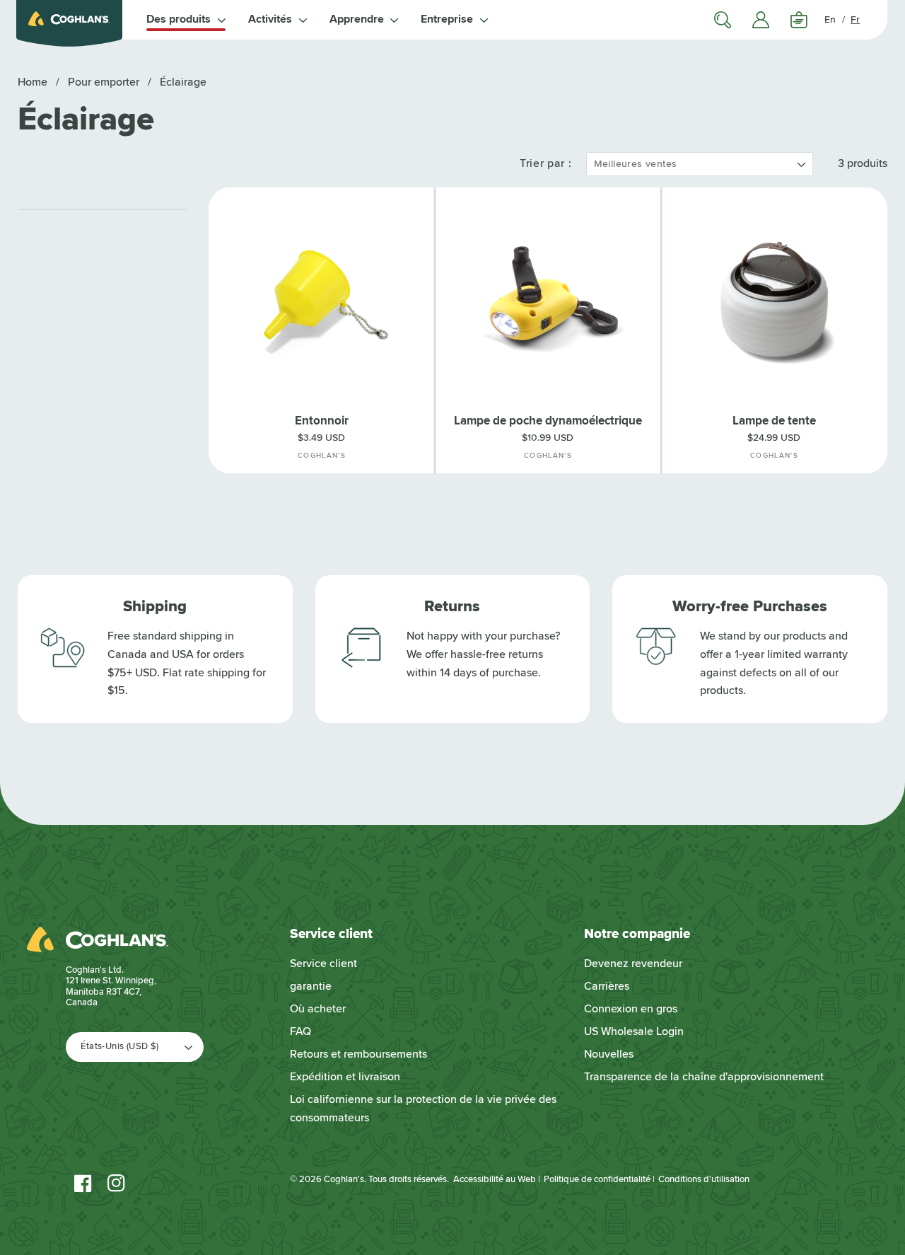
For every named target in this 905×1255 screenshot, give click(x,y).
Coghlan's (344, 1179)
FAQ (300, 1031)
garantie (311, 986)
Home (32, 82)
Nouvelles (609, 1054)
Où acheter (318, 1009)
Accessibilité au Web (494, 1179)
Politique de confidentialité (597, 1179)
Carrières (606, 986)
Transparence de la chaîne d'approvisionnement (704, 1077)
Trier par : (546, 163)
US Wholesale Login (634, 1031)
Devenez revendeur (633, 963)
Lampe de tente (774, 421)
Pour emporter (105, 82)
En (830, 19)
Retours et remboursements (358, 1054)
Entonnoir (322, 421)
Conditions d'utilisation (703, 1179)
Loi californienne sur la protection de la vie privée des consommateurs (423, 1108)
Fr (855, 19)
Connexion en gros (630, 1009)
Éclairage (183, 82)
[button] (186, 20)
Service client (323, 963)
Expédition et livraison (345, 1077)
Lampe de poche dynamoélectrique (548, 421)
